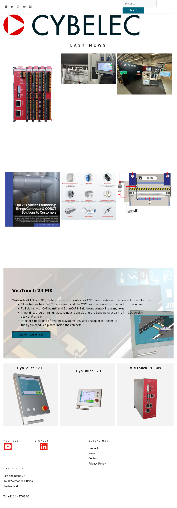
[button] (154, 25)
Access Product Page (31, 334)
